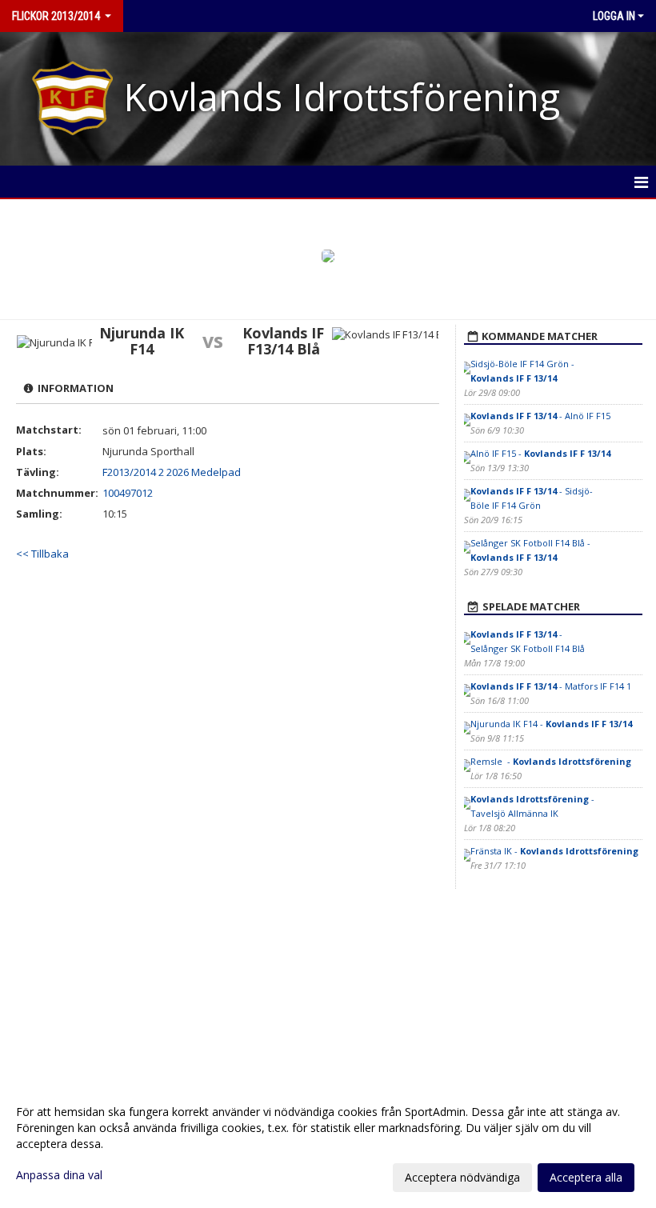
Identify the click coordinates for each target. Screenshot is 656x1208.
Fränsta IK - (554, 851)
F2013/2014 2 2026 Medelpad (171, 472)
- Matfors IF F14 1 (550, 686)
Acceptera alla (586, 1177)
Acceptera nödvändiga (462, 1177)
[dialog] (328, 1144)
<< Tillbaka (42, 553)
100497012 (127, 493)
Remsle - (550, 761)
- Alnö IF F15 (540, 416)
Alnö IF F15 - (540, 453)
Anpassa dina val (59, 1175)
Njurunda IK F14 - (551, 724)
